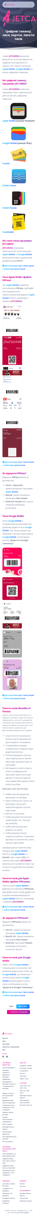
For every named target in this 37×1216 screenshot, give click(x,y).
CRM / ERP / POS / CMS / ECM (25, 1087)
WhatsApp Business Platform (8, 1128)
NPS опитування (7, 1141)
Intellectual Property (26, 1201)
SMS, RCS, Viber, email (25, 1092)
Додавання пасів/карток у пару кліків (8, 1101)
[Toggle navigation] (30, 4)
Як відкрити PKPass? (8, 1198)
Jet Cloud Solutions (23, 1213)
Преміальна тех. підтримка (7, 1194)
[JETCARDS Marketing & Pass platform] (10, 5)
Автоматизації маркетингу (7, 1133)
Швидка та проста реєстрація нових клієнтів (8, 1095)
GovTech (22, 1073)
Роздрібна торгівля (26, 1066)
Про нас (22, 1184)
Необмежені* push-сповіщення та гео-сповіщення (8, 1107)
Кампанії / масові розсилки (7, 1113)
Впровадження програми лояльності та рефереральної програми (9, 1085)
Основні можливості (8, 1068)
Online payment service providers (25, 1101)
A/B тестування (7, 1124)
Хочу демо (23, 1006)
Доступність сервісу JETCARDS (8, 1185)
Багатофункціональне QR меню (9, 1138)
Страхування (24, 1071)
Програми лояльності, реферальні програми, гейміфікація (6, 1074)
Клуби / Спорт (24, 1079)
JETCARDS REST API (26, 1105)
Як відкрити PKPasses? (6, 1202)
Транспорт (23, 1076)
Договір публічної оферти (25, 1194)
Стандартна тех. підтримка (7, 1190)
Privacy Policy (24, 1198)
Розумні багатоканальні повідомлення (7, 1119)
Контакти (23, 1186)
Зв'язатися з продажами (19, 1012)
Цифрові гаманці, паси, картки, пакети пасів (8, 1161)
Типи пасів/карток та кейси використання (9, 1155)
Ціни (11, 1006)
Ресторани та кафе (26, 1068)
